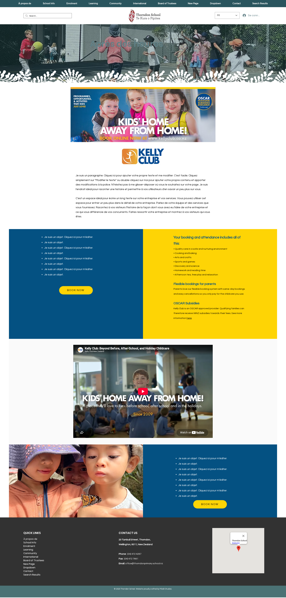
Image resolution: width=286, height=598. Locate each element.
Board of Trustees (33, 560)
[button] (25, 3)
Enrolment (29, 546)
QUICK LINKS (32, 533)
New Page (29, 564)
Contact (28, 571)
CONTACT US (128, 533)
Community (30, 553)
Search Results (31, 574)
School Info (29, 542)
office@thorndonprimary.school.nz (144, 563)
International (30, 557)
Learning (28, 549)
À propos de (30, 539)
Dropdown (29, 567)
